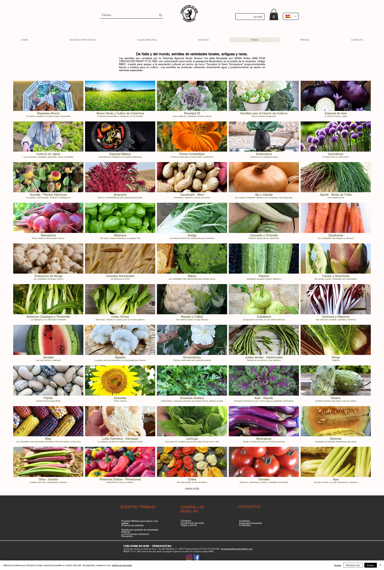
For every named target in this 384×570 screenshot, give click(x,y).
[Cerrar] (380, 565)
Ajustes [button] (337, 565)
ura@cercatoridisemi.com (240, 549)
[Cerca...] (160, 15)
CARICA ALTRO (192, 488)
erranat (224, 549)
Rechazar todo (353, 565)
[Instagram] (189, 557)
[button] (274, 14)
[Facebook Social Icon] (197, 557)
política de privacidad (122, 565)
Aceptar (370, 565)
